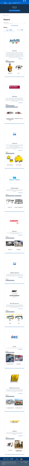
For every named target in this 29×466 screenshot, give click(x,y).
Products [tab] (20, 29)
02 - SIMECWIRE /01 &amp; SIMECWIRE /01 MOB (18, 450)
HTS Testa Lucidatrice (18, 164)
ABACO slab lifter (10, 73)
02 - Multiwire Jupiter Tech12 (18, 407)
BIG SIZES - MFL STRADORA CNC (19, 207)
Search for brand (6, 22)
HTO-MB (10, 323)
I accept (26, 462)
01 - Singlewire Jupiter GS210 (10, 407)
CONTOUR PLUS (10, 249)
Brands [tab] (9, 29)
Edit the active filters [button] (14, 25)
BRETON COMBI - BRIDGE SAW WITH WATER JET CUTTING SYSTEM (10, 119)
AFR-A (18, 73)
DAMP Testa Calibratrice (10, 164)
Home (4, 15)
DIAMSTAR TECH (19, 249)
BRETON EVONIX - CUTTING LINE (19, 118)
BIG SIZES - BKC (10, 207)
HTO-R (18, 323)
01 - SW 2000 (10, 450)
